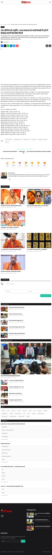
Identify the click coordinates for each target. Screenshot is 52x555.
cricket (28, 413)
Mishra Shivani (29, 207)
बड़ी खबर (5, 24)
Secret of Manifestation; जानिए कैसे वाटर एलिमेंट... (42, 514)
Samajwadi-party (13, 416)
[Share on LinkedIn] (11, 46)
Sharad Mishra (11, 173)
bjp (34, 410)
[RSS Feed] (9, 179)
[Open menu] (2, 2)
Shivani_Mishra (37, 521)
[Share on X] (5, 46)
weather (28, 416)
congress (34, 413)
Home (2, 24)
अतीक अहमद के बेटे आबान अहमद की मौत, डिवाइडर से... (17, 333)
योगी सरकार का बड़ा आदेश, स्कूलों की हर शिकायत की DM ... (12, 205)
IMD (24, 413)
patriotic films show (17, 139)
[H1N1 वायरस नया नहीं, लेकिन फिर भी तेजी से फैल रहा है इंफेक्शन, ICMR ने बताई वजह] (4, 382)
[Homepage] (26, 2)
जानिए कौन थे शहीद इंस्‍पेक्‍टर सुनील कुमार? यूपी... (16, 320)
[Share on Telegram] (14, 46)
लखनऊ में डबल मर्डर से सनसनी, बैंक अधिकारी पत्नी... (17, 307)
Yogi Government (8, 139)
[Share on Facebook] (2, 46)
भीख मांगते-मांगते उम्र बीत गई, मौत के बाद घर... (16, 314)
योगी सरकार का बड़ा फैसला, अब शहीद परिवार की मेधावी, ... (11, 271)
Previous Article (21, 149)
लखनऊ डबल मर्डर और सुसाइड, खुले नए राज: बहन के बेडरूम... (38, 205)
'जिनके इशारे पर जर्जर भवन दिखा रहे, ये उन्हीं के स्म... (10, 227)
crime (8, 410)
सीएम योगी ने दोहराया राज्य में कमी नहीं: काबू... (15, 393)
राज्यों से (9, 24)
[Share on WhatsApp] (8, 46)
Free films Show (26, 139)
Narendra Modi (18, 413)
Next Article (29, 149)
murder (30, 410)
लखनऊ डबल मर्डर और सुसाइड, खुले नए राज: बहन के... (17, 326)
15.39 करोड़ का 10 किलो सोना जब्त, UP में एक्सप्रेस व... (37, 249)
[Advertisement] (26, 14)
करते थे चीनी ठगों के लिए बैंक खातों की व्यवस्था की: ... (11, 375)
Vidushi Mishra (3, 207)
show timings (33, 139)
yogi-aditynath (4, 413)
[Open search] (49, 2)
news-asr (24, 410)
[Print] (47, 46)
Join (23, 541)
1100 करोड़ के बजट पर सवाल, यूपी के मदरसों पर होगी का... (11, 249)
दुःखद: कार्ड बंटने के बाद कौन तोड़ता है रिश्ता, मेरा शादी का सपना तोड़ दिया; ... (39, 152)
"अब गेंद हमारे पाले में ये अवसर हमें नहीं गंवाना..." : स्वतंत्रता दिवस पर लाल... (14, 152)
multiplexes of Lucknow (42, 139)
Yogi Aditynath (4, 416)
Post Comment (45, 295)
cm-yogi (18, 410)
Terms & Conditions (46, 551)
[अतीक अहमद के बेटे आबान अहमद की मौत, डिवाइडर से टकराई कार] (4, 335)
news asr (7, 142)
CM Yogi (11, 413)
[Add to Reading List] (50, 46)
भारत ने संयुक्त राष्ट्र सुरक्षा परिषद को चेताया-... (16, 399)
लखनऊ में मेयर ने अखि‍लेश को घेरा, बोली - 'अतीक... (17, 386)
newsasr (3, 410)
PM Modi (45, 410)
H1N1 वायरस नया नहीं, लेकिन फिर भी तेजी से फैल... (16, 380)
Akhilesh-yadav (41, 413)
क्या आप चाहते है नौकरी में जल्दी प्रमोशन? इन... (42, 519)
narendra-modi (21, 416)
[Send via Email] (17, 46)
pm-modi (39, 410)
